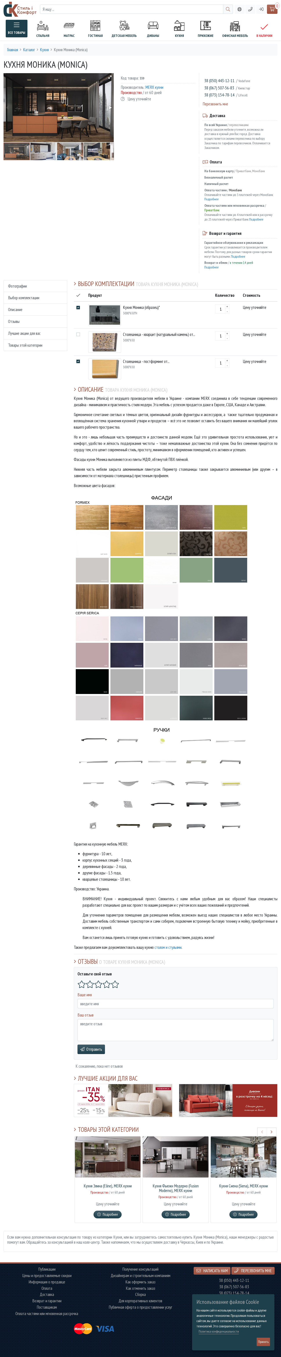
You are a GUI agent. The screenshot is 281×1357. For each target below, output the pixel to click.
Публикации (47, 1269)
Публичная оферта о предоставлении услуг (140, 1307)
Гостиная (95, 35)
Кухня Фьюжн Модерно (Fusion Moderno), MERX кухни (176, 1188)
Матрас (69, 35)
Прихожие (205, 35)
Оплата (46, 1288)
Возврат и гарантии (46, 1301)
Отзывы (14, 321)
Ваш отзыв (85, 1015)
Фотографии (17, 286)
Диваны (153, 35)
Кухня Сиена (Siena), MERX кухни (243, 1186)
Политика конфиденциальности (219, 1331)
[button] (250, 9)
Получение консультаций (140, 1269)
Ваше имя (84, 994)
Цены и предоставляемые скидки (47, 1275)
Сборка (140, 1294)
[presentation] (262, 1132)
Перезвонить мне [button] (256, 1270)
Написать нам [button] (215, 1270)
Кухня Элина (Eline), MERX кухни (108, 1186)
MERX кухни (154, 87)
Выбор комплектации (23, 298)
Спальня (42, 35)
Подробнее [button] (110, 1214)
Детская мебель (124, 35)
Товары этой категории (25, 345)
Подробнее (211, 199)
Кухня (179, 35)
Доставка (47, 1294)
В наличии (264, 35)
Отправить (94, 1049)
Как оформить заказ (140, 1282)
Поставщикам (47, 1307)
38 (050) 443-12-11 (219, 80)
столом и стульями (168, 947)
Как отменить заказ (140, 1288)
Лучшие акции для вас (24, 333)
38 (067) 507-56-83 (219, 88)
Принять (263, 1342)
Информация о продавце (47, 1282)
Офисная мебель (235, 35)
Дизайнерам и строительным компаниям (140, 1275)
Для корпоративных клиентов (140, 1301)
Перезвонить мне (215, 104)
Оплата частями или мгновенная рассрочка (46, 1313)
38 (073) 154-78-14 (219, 95)
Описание (15, 309)
